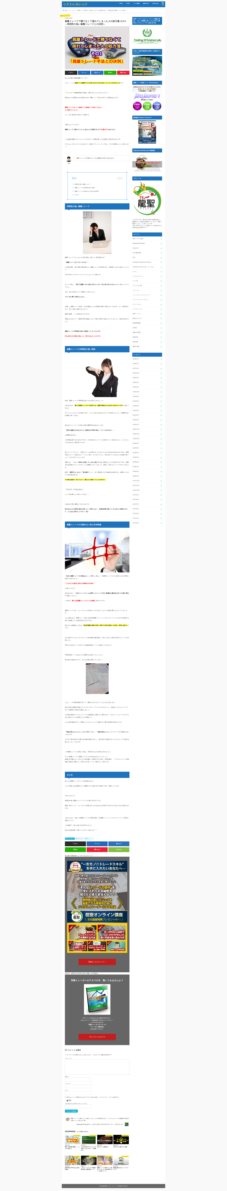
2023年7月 (136, 363)
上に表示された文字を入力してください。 (76, 1103)
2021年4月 (136, 368)
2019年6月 (136, 406)
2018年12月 (136, 429)
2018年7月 (136, 452)
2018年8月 (136, 448)
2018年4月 (136, 466)
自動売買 (135, 337)
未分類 (135, 327)
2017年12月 (136, 480)
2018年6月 (136, 457)
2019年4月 (136, 415)
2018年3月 (136, 471)
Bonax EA (136, 248)
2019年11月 (136, 391)
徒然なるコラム (137, 318)
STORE (128, 3)
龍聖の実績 (136, 346)
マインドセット (70, 838)
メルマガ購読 (136, 3)
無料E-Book (146, 3)
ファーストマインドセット (141, 299)
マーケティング (137, 309)
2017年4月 (136, 518)
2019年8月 (136, 401)
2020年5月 (136, 377)
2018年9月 (136, 443)
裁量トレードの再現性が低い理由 (85, 187)
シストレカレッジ (75, 4)
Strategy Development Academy (142, 262)
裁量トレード (89, 838)
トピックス (136, 290)
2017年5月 (136, 513)
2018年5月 (136, 462)
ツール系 (135, 281)
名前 (67, 1076)
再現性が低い (80, 838)
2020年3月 (136, 387)
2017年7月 (136, 504)
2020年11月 (136, 373)
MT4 (134, 257)
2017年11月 (136, 485)
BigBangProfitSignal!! (139, 243)
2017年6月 (136, 509)
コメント (68, 1058)
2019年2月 (136, 420)
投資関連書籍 (137, 323)
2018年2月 (136, 476)
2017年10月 (136, 490)
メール (67, 1083)
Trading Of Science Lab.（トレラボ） (144, 267)
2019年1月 (136, 424)
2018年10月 (136, 438)
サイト (67, 1090)
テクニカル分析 (137, 285)
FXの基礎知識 (137, 252)
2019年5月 (136, 410)
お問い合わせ (155, 3)
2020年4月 (136, 382)
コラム (135, 271)
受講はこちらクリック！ (97, 962)
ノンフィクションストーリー (141, 295)
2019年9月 (136, 396)
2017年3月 (136, 523)
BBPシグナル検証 (138, 238)
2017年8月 (136, 499)
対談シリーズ (137, 313)
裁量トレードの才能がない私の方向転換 (87, 191)
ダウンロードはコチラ (97, 1037)
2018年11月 (136, 434)
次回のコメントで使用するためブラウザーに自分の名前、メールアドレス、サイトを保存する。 (93, 1097)
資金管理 (135, 341)
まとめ (77, 194)
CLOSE (119, 178)
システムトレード (138, 276)
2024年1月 (136, 359)
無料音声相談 (137, 332)
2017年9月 (136, 495)
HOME (121, 3)
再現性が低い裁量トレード (83, 184)
